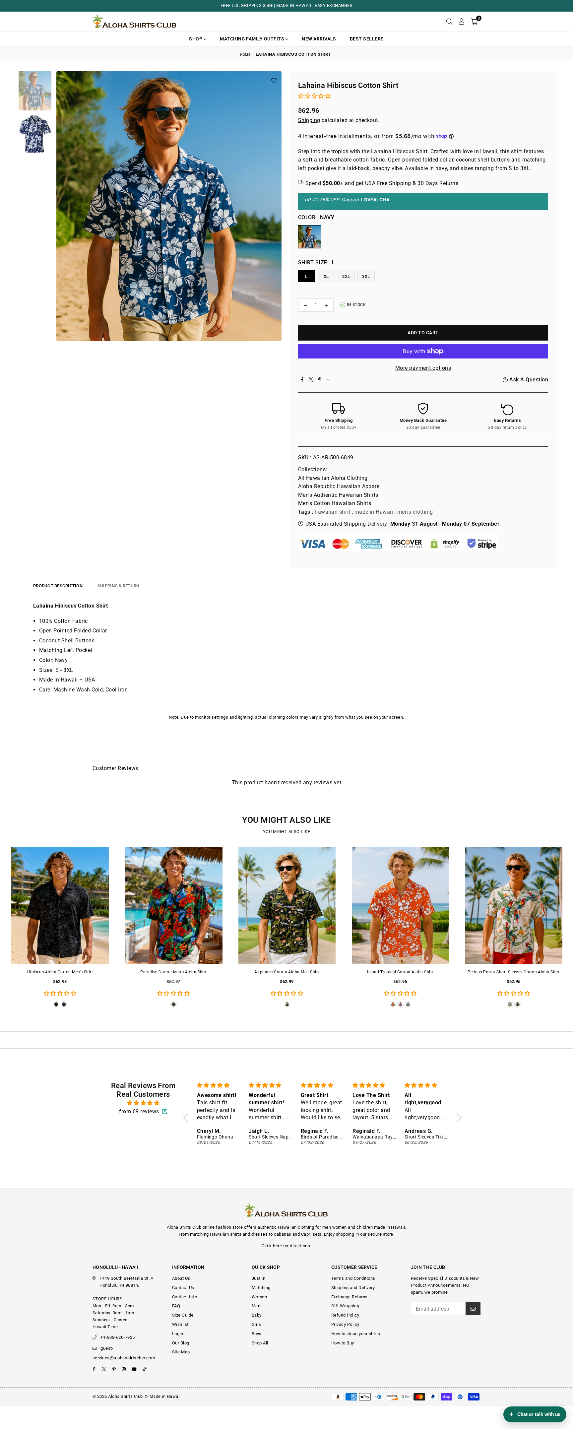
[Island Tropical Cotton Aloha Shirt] (400, 905)
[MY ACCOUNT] (461, 22)
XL (326, 276)
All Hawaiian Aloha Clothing (333, 478)
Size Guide (183, 1315)
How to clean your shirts (355, 1333)
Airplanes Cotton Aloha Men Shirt (286, 972)
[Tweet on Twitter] (311, 379)
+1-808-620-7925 (117, 1337)
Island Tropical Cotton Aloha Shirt (400, 972)
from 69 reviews (139, 1111)
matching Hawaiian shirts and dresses (229, 1234)
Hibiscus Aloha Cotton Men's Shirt (60, 972)
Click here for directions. (286, 1245)
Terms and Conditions (353, 1278)
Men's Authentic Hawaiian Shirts (338, 495)
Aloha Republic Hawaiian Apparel (339, 486)
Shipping (309, 120)
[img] (143, 1103)
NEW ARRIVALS (319, 38)
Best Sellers (367, 38)
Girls (256, 1324)
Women (259, 1296)
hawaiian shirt (332, 512)
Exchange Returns (349, 1296)
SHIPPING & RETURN (118, 585)
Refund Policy (345, 1315)
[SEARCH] (449, 22)
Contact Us (183, 1287)
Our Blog (180, 1342)
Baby (257, 1315)
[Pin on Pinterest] (319, 379)
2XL (346, 276)
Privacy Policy (345, 1324)
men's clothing (415, 512)
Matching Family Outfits (253, 38)
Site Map (181, 1351)
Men (256, 1305)
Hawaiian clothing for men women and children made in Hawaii (341, 1227)
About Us (181, 1278)
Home (245, 54)
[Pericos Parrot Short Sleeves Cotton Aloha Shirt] (514, 905)
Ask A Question (528, 379)
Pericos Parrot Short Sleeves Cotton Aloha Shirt (514, 972)
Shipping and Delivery (353, 1287)
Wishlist (180, 1324)
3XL (366, 276)
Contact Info (184, 1296)
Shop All (260, 1342)
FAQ (176, 1305)
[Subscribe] (473, 1308)
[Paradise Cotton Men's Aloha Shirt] (173, 905)
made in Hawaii (373, 512)
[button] (474, 22)
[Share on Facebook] (302, 379)
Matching (261, 1287)
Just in (258, 1278)
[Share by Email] (328, 379)
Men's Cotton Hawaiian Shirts (334, 503)
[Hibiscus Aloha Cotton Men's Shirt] (60, 905)
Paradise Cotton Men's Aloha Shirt (173, 972)
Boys (257, 1333)
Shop (196, 38)
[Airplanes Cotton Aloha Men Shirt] (287, 905)
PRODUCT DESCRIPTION (58, 585)
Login (177, 1333)
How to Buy (342, 1342)
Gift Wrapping (345, 1305)
